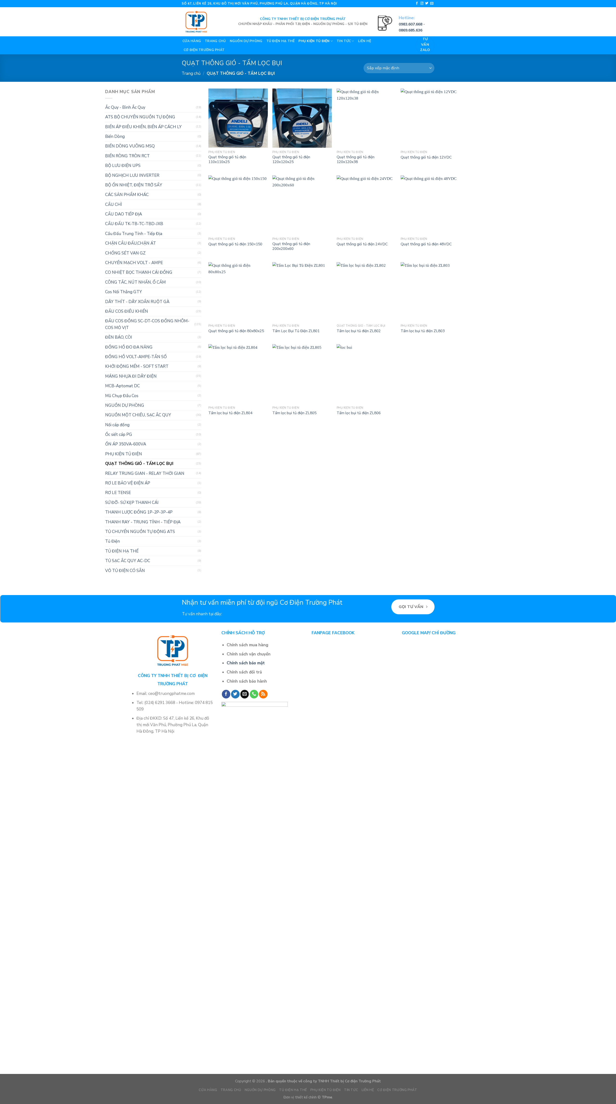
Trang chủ (215, 41)
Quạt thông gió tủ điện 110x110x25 (227, 159)
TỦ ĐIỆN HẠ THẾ (280, 41)
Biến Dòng (115, 136)
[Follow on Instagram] (422, 3)
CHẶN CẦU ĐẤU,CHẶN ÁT (130, 243)
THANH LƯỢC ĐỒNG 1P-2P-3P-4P (139, 512)
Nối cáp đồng (117, 424)
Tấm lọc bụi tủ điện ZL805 (294, 413)
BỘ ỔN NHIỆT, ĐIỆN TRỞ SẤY (133, 185)
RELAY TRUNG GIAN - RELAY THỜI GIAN (144, 473)
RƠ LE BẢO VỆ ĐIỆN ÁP (127, 483)
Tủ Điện (112, 541)
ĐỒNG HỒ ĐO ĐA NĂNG (129, 347)
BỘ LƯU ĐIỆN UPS (123, 165)
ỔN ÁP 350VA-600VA (125, 444)
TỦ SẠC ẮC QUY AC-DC (127, 561)
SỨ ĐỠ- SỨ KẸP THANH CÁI (132, 502)
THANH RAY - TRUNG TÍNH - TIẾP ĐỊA (142, 522)
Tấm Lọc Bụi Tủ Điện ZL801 (296, 331)
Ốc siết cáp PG (118, 434)
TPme (327, 1097)
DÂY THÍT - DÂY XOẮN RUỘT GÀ (137, 301)
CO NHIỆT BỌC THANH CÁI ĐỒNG (138, 272)
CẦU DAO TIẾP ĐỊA (123, 214)
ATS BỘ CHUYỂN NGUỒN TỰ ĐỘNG (140, 117)
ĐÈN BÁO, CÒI (118, 337)
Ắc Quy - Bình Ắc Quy (125, 107)
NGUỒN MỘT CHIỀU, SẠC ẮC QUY (138, 415)
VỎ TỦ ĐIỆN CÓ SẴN (125, 570)
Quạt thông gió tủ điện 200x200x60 (291, 246)
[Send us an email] (431, 3)
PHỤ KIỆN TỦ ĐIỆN (313, 41)
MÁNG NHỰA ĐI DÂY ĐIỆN (131, 376)
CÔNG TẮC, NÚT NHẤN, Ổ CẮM (135, 282)
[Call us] (254, 694)
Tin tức (344, 41)
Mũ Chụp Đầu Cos (121, 395)
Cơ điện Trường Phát (204, 50)
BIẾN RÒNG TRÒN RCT (127, 156)
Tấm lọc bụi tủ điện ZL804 (230, 413)
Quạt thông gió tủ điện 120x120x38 (355, 159)
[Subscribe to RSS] (263, 694)
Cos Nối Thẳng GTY (123, 292)
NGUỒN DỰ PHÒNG (246, 41)
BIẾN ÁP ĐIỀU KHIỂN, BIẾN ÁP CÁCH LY (143, 126)
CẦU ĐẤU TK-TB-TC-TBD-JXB (134, 224)
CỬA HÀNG (191, 41)
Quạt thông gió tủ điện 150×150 (235, 244)
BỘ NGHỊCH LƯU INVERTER (132, 175)
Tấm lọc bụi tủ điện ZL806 (359, 413)
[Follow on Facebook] (416, 3)
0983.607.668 (410, 24)
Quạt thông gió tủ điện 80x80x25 (236, 331)
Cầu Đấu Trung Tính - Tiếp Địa (133, 233)
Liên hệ (364, 41)
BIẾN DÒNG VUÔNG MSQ (130, 146)
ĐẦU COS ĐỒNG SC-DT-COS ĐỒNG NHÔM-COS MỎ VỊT (147, 324)
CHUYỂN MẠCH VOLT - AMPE (134, 263)
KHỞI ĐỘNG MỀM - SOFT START (136, 366)
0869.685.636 (410, 30)
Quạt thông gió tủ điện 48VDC (426, 244)
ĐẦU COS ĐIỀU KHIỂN (126, 311)
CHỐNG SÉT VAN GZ (125, 253)
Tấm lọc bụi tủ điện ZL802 (359, 331)
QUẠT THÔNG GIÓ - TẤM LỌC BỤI (139, 463)
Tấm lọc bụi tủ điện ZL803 (423, 331)
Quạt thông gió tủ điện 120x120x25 (291, 159)
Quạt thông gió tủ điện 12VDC (426, 157)
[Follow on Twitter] (426, 3)
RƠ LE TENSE (118, 492)
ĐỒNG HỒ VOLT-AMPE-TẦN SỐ (136, 357)
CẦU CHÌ (113, 204)
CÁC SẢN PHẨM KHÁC (127, 194)
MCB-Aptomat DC (122, 386)
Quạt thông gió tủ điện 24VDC (362, 244)
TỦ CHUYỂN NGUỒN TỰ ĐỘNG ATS (140, 531)
